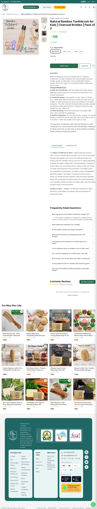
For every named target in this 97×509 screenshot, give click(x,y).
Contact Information (78, 508)
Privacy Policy (41, 508)
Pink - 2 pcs (67, 51)
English (84, 1)
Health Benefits (71, 145)
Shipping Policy (90, 508)
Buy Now (85, 66)
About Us (38, 462)
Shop (37, 459)
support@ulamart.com (70, 455)
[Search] (85, 7)
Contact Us (39, 465)
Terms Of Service (64, 508)
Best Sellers (47, 7)
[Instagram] (86, 457)
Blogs (37, 471)
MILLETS (13, 468)
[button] (72, 32)
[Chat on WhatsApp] (93, 504)
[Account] (89, 7)
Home (3, 14)
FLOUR (13, 456)
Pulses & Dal (14, 480)
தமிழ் (88, 1)
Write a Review (89, 282)
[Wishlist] (81, 7)
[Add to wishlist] (93, 66)
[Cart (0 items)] (93, 7)
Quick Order (61, 7)
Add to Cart (64, 66)
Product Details (57, 145)
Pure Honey (14, 477)
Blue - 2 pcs (78, 51)
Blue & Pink (55, 51)
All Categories (31, 7)
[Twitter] (86, 467)
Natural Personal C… (13, 14)
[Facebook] (86, 452)
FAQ (37, 468)
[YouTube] (86, 462)
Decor (23, 478)
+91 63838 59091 (68, 452)
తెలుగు (93, 1)
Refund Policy (52, 508)
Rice (12, 459)
